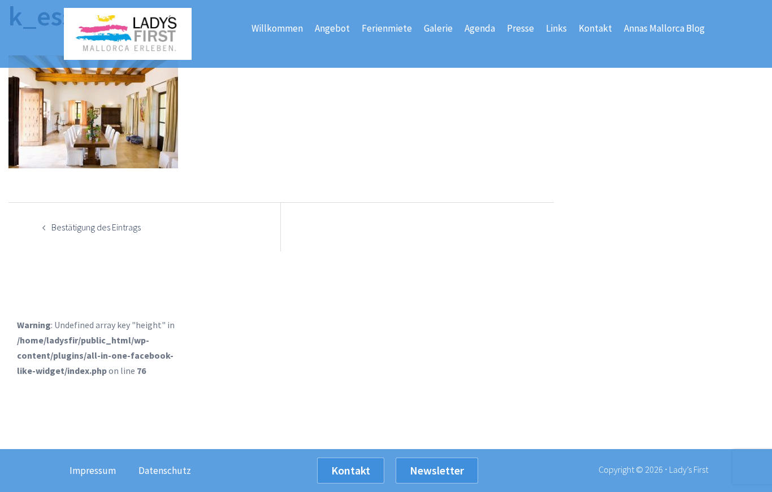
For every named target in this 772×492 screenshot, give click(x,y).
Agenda (480, 28)
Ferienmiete (387, 28)
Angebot (332, 28)
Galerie (438, 28)
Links (556, 28)
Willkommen (277, 28)
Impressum (93, 470)
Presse (520, 28)
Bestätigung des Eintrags (96, 227)
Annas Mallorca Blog (664, 28)
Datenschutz (164, 470)
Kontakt (595, 28)
